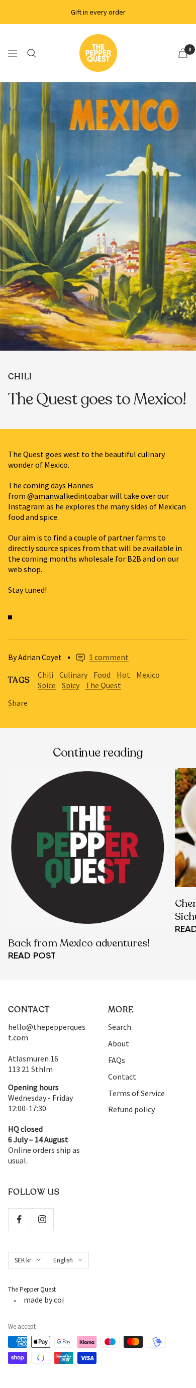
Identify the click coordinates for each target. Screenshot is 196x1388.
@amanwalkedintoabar (67, 496)
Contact (122, 1077)
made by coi (44, 1300)
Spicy (70, 685)
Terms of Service (136, 1093)
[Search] (31, 53)
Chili (20, 376)
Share (18, 703)
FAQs (116, 1060)
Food (102, 675)
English (63, 1260)
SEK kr (23, 1260)
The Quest (103, 685)
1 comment (109, 657)
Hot (123, 675)
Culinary (73, 675)
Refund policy (131, 1109)
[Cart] (183, 53)
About (118, 1043)
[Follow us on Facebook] (19, 1219)
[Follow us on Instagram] (42, 1219)
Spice (47, 685)
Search (119, 1027)
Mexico (148, 675)
